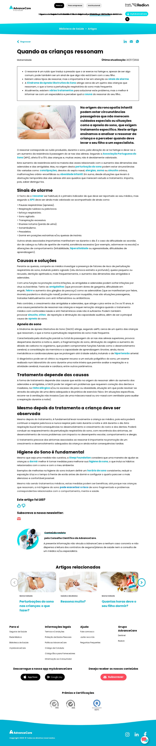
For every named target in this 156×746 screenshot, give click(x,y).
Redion (121, 641)
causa (88, 94)
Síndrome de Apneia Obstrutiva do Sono (51, 82)
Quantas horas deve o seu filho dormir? (119, 603)
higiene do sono (98, 461)
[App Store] (30, 676)
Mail (131, 41)
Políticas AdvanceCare (55, 642)
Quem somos (47, 14)
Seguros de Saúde (18, 631)
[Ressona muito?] (78, 582)
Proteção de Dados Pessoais (58, 637)
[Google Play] (55, 676)
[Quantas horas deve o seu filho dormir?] (119, 582)
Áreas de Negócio (95, 14)
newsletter (19, 519)
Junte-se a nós (87, 637)
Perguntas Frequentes (90, 642)
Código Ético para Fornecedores (60, 653)
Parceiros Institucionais (69, 14)
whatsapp (137, 41)
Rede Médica (114, 14)
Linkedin (125, 41)
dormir (33, 461)
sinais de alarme (118, 79)
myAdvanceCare (138, 14)
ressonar (37, 196)
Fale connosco (87, 631)
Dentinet (122, 635)
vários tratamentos (61, 90)
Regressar (25, 41)
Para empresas (75, 5)
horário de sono (96, 470)
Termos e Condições (54, 631)
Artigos (92, 28)
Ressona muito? (73, 601)
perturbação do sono (88, 166)
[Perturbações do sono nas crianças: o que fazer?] (37, 582)
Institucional (94, 5)
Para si (59, 5)
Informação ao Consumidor (58, 659)
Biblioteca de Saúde (71, 28)
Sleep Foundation (80, 457)
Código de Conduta (54, 648)
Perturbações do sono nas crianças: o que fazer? (37, 605)
